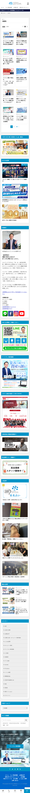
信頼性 (9, 13)
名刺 (4, 725)
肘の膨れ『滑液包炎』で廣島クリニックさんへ (12, 539)
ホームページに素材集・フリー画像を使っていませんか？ (8, 100)
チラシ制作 (7, 660)
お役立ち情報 (24, 185)
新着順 (3, 26)
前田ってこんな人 (24, 205)
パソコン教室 (7, 672)
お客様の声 (15, 7)
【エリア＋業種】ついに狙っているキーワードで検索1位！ (14, 180)
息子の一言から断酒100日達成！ (9, 220)
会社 (6, 626)
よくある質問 (7, 641)
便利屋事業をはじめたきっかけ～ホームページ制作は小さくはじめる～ (14, 200)
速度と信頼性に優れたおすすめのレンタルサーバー (21, 79)
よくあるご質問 (23, 778)
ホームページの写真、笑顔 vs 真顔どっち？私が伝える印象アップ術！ (8, 61)
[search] (26, 720)
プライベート (7, 695)
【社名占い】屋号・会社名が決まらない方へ (12, 499)
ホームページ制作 (8, 645)
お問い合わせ (15, 780)
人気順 (7, 26)
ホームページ (5, 723)
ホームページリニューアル (14, 723)
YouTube (6, 664)
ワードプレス (23, 723)
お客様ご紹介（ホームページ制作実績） (13, 637)
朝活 (6, 683)
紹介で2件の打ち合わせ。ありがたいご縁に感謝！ (21, 600)
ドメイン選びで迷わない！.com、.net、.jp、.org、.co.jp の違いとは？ (8, 81)
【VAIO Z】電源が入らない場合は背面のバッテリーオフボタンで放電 (15, 519)
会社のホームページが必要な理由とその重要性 (21, 60)
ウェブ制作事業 (8, 7)
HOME (3, 13)
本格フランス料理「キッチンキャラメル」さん (12, 557)
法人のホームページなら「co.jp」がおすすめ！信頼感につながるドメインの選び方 (22, 611)
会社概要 (23, 777)
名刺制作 (6, 657)
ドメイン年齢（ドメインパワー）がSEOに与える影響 (21, 118)
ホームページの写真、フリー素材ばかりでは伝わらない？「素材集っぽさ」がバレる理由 (22, 592)
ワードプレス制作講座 (9, 649)
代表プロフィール (7, 778)
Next (17, 126)
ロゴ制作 (6, 653)
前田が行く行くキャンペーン (12, 777)
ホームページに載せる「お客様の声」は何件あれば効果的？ (8, 42)
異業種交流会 (7, 676)
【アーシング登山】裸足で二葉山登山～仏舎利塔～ (13, 576)
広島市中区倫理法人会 (9, 680)
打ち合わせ (7, 668)
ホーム (2, 7)
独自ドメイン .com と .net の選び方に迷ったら (21, 100)
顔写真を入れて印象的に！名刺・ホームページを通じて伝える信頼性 (8, 119)
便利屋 (6, 687)
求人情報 (15, 778)
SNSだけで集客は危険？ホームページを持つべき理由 (21, 42)
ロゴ (7, 725)
